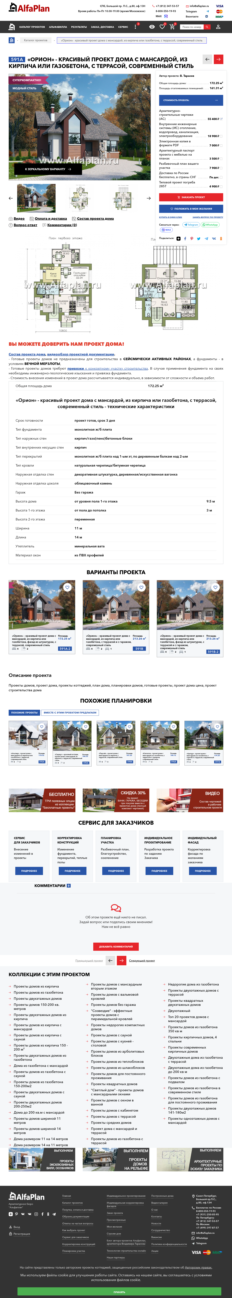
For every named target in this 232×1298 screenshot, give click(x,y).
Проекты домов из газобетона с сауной (40, 1074)
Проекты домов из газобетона (38, 992)
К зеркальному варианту (45, 169)
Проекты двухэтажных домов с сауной (39, 1094)
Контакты (156, 1216)
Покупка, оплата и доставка (77, 1209)
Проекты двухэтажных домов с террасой (193, 992)
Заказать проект (193, 197)
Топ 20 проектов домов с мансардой (188, 1019)
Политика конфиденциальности (169, 1244)
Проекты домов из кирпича (36, 986)
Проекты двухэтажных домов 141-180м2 (192, 1110)
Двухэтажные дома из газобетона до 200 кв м (195, 1070)
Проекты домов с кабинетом (114, 1110)
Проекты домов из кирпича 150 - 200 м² (41, 1047)
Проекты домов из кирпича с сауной (37, 1037)
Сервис (123, 26)
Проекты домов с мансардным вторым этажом (116, 986)
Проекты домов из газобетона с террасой (117, 1141)
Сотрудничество (160, 1230)
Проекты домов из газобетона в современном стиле (194, 1090)
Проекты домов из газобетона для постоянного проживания (193, 1100)
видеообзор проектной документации (80, 354)
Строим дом (114, 1233)
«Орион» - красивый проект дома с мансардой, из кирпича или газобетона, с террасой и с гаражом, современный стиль (108, 640)
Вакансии (156, 1237)
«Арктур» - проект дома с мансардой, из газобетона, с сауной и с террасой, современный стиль (200, 756)
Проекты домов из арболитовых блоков (117, 1053)
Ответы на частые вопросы (77, 1223)
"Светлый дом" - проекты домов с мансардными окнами (117, 1092)
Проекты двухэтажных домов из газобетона (40, 1057)
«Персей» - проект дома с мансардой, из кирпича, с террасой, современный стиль (110, 755)
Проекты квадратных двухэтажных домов (185, 1003)
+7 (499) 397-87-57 (207, 1227)
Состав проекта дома (95, 218)
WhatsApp (211, 224)
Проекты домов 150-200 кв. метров (36, 1007)
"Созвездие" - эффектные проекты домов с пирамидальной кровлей (111, 1015)
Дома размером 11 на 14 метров (41, 1139)
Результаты (79, 26)
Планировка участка (73, 1250)
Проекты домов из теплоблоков (117, 1062)
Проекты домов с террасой (113, 1116)
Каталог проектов (32, 26)
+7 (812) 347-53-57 (167, 6)
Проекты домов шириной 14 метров (37, 1131)
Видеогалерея (159, 1202)
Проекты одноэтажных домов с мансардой (194, 1120)
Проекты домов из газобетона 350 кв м (193, 1029)
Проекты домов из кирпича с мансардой (37, 1027)
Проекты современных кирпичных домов (187, 1049)
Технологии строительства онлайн (126, 1250)
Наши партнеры (116, 1257)
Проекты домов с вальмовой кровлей (114, 996)
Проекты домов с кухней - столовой (112, 1043)
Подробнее (29, 621)
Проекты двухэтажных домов (38, 999)
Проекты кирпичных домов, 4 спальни (192, 1039)
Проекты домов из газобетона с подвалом (194, 1080)
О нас (154, 1209)
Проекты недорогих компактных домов (118, 1027)
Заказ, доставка (102, 26)
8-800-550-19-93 (166, 11)
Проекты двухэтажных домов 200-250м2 (38, 1104)
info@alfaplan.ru (199, 6)
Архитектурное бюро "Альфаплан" (21, 1205)
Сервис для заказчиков (116, 822)
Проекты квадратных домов (114, 1084)
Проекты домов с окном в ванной (112, 1102)
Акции (154, 1250)
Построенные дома (162, 1195)
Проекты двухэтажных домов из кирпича (40, 1017)
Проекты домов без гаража (113, 1005)
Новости (156, 1223)
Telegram (192, 224)
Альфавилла (58, 26)
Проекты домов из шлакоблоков (118, 1068)
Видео (19, 218)
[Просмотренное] (152, 27)
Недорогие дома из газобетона (193, 984)
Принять (119, 1292)
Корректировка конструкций (78, 1244)
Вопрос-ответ (25, 225)
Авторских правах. (198, 1267)
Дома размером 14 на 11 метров (41, 1145)
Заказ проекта (115, 1212)
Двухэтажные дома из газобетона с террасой (195, 1059)
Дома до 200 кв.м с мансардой (39, 1112)
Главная (66, 1195)
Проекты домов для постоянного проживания (118, 1076)
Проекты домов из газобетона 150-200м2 (38, 1084)
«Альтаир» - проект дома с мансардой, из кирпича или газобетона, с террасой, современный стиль (22, 756)
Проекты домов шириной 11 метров (37, 1120)
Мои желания (114, 1226)
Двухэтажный (179, 1011)
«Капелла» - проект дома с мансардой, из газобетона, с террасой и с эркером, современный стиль (154, 756)
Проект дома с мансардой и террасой (114, 1131)
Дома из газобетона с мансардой (41, 1066)
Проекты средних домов (111, 1123)
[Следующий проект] (121, 960)
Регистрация (22, 1233)
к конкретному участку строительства (107, 368)
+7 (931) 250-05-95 (207, 1214)
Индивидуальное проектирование (126, 1195)
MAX (168, 229)
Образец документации (75, 1216)
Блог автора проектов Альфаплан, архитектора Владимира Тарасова (126, 1242)
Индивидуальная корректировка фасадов (125, 1204)
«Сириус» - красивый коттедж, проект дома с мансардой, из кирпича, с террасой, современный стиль (68, 757)
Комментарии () (62, 225)
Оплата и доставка (51, 218)
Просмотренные (116, 1219)
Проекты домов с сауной (111, 1035)
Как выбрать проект (73, 1230)
